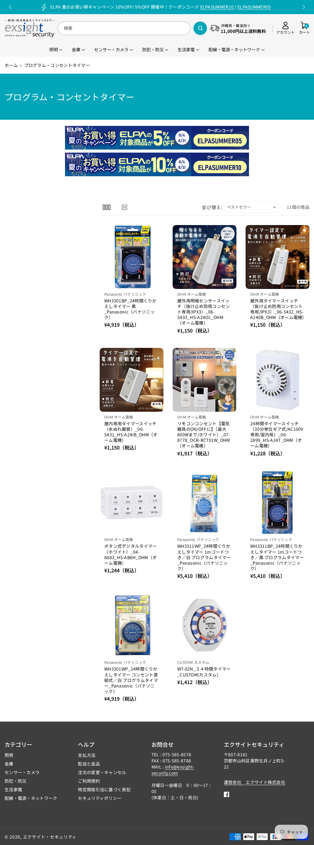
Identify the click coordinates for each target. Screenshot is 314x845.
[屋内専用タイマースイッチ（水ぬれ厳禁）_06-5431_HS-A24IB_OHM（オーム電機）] (131, 380)
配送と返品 (89, 764)
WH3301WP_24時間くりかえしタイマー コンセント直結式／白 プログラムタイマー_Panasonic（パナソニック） (131, 680)
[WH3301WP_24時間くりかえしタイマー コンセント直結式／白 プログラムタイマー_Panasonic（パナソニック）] (131, 625)
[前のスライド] (10, 7)
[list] (124, 207)
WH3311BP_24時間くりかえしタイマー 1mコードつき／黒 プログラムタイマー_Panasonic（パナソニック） (277, 557)
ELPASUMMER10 (217, 7)
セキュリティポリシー (99, 798)
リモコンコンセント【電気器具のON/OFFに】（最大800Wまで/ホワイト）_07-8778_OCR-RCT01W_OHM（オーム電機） (203, 435)
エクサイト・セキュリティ (50, 837)
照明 (9, 755)
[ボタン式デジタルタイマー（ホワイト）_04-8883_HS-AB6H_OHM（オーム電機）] (131, 503)
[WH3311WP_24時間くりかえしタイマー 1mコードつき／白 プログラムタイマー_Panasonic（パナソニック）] (204, 503)
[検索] (200, 28)
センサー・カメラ (22, 772)
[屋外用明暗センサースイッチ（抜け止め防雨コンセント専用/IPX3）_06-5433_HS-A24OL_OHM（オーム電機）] (204, 257)
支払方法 (86, 755)
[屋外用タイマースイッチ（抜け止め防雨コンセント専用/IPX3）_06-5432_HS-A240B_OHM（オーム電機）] (277, 257)
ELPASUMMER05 (254, 7)
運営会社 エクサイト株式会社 (254, 782)
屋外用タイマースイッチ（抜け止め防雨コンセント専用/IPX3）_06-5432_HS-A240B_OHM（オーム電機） (277, 309)
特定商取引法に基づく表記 (104, 789)
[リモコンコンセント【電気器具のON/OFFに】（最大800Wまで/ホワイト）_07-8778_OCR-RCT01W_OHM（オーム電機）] (204, 380)
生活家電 (13, 789)
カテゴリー (18, 744)
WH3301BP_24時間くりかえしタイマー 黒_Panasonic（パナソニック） (130, 309)
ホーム (11, 65)
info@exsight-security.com (172, 770)
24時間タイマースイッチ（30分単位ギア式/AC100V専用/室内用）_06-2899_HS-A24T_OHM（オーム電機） (277, 435)
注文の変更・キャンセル (102, 772)
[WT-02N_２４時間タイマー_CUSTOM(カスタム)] (204, 625)
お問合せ (162, 744)
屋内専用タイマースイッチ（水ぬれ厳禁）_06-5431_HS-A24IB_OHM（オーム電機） (131, 432)
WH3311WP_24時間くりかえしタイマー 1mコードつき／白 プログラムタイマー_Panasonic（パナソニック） (204, 557)
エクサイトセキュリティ (254, 744)
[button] (304, 28)
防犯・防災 (16, 781)
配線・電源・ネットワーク (31, 798)
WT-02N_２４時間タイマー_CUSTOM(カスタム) (204, 671)
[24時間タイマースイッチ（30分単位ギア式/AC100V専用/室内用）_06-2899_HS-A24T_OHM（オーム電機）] (277, 380)
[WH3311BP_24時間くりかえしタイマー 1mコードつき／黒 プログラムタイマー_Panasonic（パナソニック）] (277, 503)
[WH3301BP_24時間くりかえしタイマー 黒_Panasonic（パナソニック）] (131, 257)
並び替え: (212, 207)
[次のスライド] (303, 7)
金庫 (9, 764)
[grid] (106, 207)
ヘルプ (86, 744)
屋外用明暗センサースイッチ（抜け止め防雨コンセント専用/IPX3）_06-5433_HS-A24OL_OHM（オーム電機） (203, 312)
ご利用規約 (89, 781)
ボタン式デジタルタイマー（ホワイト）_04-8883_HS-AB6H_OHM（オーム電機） (130, 554)
